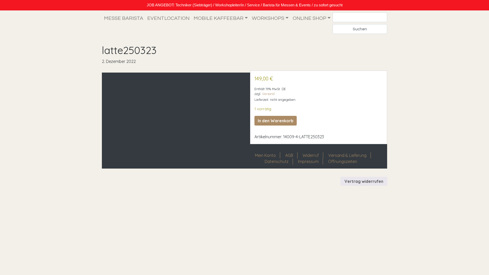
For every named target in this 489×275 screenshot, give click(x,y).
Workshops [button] (268, 18)
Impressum (308, 161)
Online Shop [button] (309, 18)
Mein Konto (265, 155)
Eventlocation (168, 18)
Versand (268, 94)
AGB (289, 155)
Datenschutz (277, 161)
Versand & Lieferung (347, 155)
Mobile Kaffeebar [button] (218, 18)
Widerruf (311, 155)
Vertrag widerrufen (364, 181)
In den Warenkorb (275, 120)
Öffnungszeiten (342, 161)
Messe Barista (123, 18)
